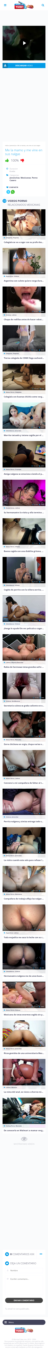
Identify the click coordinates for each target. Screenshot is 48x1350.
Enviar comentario (24, 1300)
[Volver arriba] (42, 1345)
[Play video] (24, 43)
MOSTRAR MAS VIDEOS (24, 1144)
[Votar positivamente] (7, 160)
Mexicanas (26, 177)
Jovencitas (13, 145)
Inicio (6, 145)
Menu (11, 1322)
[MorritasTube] (24, 5)
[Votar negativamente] (22, 160)
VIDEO (24, 65)
